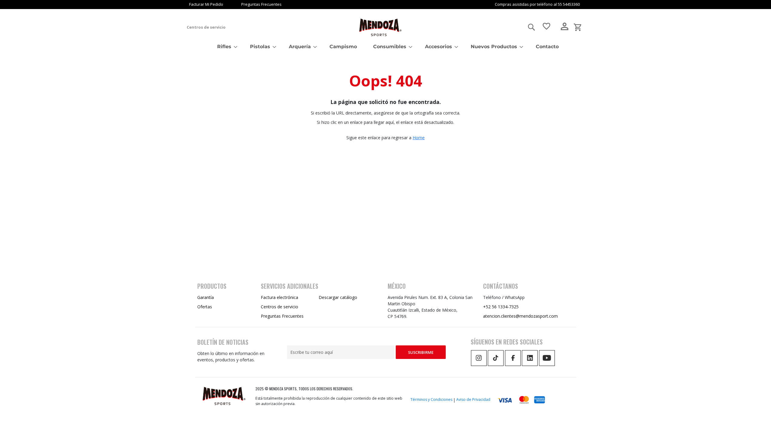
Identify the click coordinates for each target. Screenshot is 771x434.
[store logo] (380, 27)
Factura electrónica (279, 297)
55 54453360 (569, 4)
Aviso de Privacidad (473, 399)
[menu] (385, 46)
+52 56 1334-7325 (501, 307)
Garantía (205, 297)
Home (419, 137)
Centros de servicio (206, 27)
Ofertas (204, 307)
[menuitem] (225, 46)
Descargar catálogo (338, 297)
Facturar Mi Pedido (206, 4)
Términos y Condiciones (431, 399)
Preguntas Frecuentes (261, 4)
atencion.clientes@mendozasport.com (520, 316)
